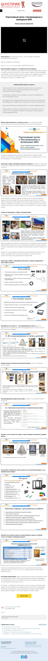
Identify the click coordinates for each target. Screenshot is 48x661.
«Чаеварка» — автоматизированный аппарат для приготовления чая (22, 634)
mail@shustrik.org (20, 10)
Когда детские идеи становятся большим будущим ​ (17, 632)
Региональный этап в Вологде (11, 627)
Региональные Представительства (33, 645)
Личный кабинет (37, 10)
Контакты (3, 646)
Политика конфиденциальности (8, 648)
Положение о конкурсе (31, 642)
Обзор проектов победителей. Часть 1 (13, 630)
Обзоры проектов (42, 624)
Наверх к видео (24, 595)
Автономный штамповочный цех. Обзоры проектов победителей (21, 628)
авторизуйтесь (5, 618)
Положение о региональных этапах (33, 646)
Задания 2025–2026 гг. (30, 643)
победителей (9, 65)
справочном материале (18, 569)
